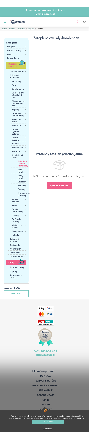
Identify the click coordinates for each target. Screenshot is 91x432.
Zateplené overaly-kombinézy (22, 163)
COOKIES (45, 404)
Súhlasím (49, 422)
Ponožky (16, 151)
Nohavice (16, 144)
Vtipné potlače (15, 200)
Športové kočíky (17, 267)
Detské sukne (18, 89)
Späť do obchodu (59, 186)
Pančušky (16, 125)
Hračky (10, 54)
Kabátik (15, 235)
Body (14, 205)
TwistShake (15, 253)
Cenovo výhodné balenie (16, 131)
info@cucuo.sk (48, 14)
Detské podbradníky (17, 210)
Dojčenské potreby (14, 240)
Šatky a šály (17, 231)
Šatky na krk (20, 177)
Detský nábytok (17, 71)
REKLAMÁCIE (45, 390)
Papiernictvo (13, 58)
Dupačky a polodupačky (18, 114)
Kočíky (11, 262)
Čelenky (21, 189)
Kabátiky (22, 186)
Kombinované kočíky (16, 276)
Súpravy (15, 109)
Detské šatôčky (15, 139)
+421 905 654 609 (41, 10)
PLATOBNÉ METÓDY (45, 380)
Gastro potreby (14, 50)
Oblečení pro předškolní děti (18, 95)
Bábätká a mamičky (12, 65)
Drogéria (11, 47)
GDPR (45, 399)
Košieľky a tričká (16, 120)
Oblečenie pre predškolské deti (18, 103)
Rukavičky (16, 81)
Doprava (45, 376)
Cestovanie (15, 245)
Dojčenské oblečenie (14, 76)
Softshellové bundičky (22, 194)
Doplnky (13, 271)
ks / (16, 294)
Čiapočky (22, 182)
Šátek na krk (20, 171)
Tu (83, 418)
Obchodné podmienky (45, 385)
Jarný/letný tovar (17, 156)
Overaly (15, 215)
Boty (14, 85)
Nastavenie (47, 428)
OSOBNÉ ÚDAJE (45, 395)
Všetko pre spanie (17, 226)
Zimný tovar (17, 147)
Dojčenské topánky (17, 220)
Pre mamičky (15, 249)
